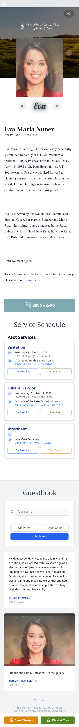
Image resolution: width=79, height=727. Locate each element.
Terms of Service (49, 710)
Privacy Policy (29, 710)
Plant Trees (56, 371)
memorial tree (49, 274)
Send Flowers (56, 450)
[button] (39, 639)
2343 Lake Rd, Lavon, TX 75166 (33, 364)
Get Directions (23, 371)
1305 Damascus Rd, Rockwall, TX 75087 (39, 405)
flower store (33, 280)
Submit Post (39, 536)
